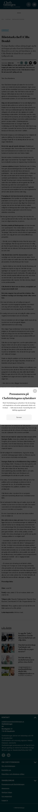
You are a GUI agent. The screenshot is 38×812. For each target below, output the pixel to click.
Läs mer (19, 417)
